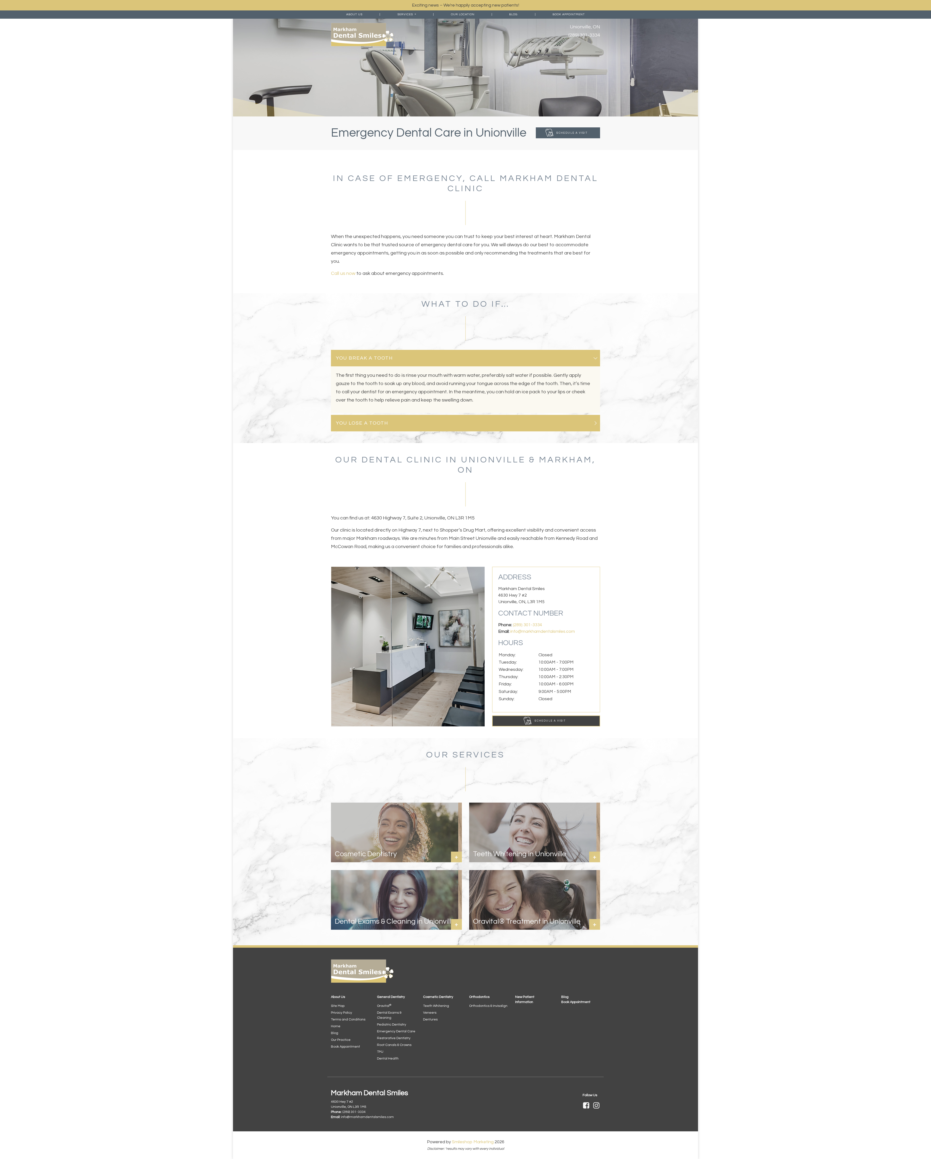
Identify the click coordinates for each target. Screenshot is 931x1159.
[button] (465, 358)
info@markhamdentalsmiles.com (542, 631)
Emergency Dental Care (396, 1031)
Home (335, 1026)
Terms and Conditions (348, 1019)
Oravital (384, 1006)
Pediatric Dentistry (391, 1024)
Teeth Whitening (436, 1006)
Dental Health (388, 1058)
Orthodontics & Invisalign (488, 1006)
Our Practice (341, 1040)
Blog (513, 14)
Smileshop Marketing (473, 1142)
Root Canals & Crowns (394, 1045)
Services (405, 14)
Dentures (430, 1019)
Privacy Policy (341, 1012)
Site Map (338, 1006)
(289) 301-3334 (584, 35)
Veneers (429, 1012)
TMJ (380, 1051)
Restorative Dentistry (393, 1038)
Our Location (462, 14)
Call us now (343, 273)
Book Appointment (569, 14)
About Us (354, 14)
